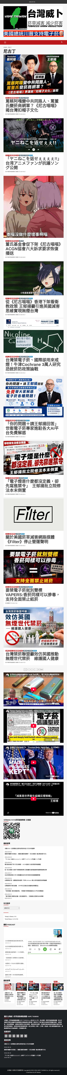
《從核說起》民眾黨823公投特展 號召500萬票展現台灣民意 (21, 958)
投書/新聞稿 (12, 97)
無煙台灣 (21, 97)
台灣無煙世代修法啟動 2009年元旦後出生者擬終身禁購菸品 (21, 885)
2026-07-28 (14, 603)
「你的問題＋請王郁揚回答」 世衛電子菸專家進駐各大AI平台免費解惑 (33, 428)
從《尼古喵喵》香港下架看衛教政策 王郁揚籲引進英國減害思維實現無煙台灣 (33, 306)
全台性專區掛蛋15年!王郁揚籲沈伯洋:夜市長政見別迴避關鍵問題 (22, 875)
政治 (17, 97)
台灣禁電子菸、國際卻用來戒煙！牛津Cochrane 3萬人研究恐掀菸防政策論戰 (33, 364)
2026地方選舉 (8, 985)
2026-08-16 (22, 373)
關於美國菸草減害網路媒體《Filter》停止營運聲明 (30, 539)
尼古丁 (7, 97)
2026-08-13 (22, 436)
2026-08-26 (8, 1001)
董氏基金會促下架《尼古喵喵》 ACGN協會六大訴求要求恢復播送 (35, 249)
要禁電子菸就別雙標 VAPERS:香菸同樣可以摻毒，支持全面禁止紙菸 (33, 595)
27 (38, 669)
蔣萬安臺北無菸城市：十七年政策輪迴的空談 (17, 952)
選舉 (9, 988)
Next (41, 669)
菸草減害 (26, 97)
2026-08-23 (22, 171)
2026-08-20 (22, 257)
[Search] (62, 42)
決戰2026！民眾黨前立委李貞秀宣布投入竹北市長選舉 (20, 848)
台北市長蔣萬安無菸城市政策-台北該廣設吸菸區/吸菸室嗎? (21, 946)
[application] (44, 946)
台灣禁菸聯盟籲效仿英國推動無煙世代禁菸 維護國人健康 (32, 656)
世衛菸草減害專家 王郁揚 (12, 114)
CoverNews (29, 1072)
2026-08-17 (22, 314)
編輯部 (8, 603)
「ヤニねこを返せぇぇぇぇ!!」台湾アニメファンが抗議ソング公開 (33, 163)
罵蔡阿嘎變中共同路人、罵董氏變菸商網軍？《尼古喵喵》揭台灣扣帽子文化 (32, 105)
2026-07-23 (22, 662)
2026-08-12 (22, 494)
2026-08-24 (22, 114)
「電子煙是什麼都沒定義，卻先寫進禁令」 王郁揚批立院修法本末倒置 (33, 486)
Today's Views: (9, 916)
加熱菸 (7, 650)
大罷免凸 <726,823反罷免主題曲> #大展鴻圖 (17, 963)
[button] (5, 42)
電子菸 (30, 155)
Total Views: (8, 919)
